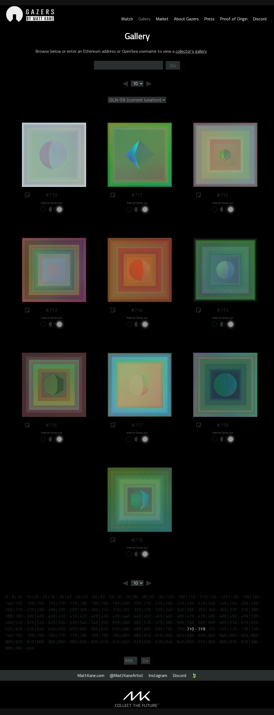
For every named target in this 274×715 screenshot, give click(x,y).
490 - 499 (239, 616)
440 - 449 (132, 616)
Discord (260, 19)
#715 (222, 310)
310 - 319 (110, 609)
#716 (51, 425)
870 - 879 (25, 641)
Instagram (158, 675)
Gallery (144, 19)
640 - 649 (46, 629)
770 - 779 (67, 635)
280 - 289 (46, 609)
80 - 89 (140, 596)
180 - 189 (89, 603)
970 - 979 (239, 641)
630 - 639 (25, 629)
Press (209, 19)
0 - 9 (9, 596)
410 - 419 (67, 616)
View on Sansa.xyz (51, 203)
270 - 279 (25, 609)
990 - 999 (25, 648)
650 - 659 (67, 629)
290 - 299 (67, 609)
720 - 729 (217, 629)
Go (173, 65)
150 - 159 (25, 603)
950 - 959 (196, 641)
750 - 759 (25, 635)
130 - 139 (240, 596)
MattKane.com (90, 675)
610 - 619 (239, 622)
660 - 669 (89, 629)
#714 (137, 310)
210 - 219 (153, 603)
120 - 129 (218, 596)
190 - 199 (110, 603)
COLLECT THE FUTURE (137, 705)
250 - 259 (239, 603)
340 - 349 (174, 609)
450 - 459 (153, 616)
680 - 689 (132, 629)
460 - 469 (174, 616)
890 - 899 (67, 641)
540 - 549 (89, 622)
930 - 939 (153, 641)
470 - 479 (196, 616)
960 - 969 (217, 641)
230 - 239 (196, 603)
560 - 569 (132, 622)
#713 (51, 310)
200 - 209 (132, 603)
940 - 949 (174, 641)
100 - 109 (175, 596)
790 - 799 (110, 635)
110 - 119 (197, 596)
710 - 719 (196, 629)
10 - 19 (24, 596)
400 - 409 (46, 616)
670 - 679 (110, 629)
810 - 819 (153, 635)
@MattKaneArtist (126, 675)
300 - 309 (89, 609)
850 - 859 (239, 635)
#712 (222, 195)
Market (162, 19)
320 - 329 (132, 609)
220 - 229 (174, 603)
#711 (137, 195)
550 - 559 (110, 622)
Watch (127, 19)
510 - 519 (25, 622)
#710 (51, 195)
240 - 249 (217, 603)
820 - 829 (174, 635)
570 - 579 (153, 622)
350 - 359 (196, 609)
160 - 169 (46, 603)
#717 (137, 425)
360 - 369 (217, 609)
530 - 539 (67, 622)
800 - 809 (132, 635)
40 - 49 (74, 596)
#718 (222, 425)
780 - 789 (89, 635)
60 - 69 (107, 596)
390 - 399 (25, 616)
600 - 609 (217, 622)
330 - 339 (153, 609)
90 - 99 (156, 596)
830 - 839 (196, 635)
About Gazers (186, 19)
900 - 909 (89, 641)
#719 (137, 540)
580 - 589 (174, 622)
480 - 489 (217, 616)
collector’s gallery (191, 51)
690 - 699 (153, 629)
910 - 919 (110, 641)
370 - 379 (239, 609)
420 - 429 (89, 616)
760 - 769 (46, 635)
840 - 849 (217, 635)
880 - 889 (46, 641)
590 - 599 (196, 622)
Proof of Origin (234, 19)
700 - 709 (174, 629)
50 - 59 (90, 596)
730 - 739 (239, 629)
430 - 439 (110, 616)
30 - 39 (57, 596)
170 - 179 (67, 603)
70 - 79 (123, 596)
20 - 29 (40, 596)
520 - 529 (46, 622)
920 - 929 (132, 641)
